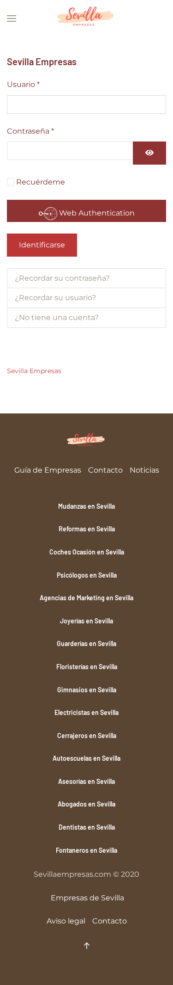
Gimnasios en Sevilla (86, 690)
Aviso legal (66, 921)
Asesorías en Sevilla (86, 781)
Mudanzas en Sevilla (86, 506)
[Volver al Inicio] (86, 18)
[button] (11, 18)
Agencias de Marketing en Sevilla (86, 598)
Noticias (144, 470)
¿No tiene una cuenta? (57, 317)
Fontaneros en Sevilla (86, 850)
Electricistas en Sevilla (86, 712)
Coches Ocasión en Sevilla (86, 552)
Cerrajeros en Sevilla (86, 735)
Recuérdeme (40, 182)
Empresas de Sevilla (87, 897)
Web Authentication (96, 213)
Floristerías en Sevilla (86, 667)
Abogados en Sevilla (86, 804)
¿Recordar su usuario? (55, 297)
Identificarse (42, 244)
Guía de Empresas (47, 470)
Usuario (23, 84)
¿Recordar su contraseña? (62, 278)
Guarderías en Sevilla (86, 643)
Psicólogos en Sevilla (87, 575)
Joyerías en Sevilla (86, 621)
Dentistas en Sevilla (87, 827)
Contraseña (30, 131)
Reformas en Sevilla (87, 529)
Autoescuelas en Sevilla (86, 758)
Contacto (105, 470)
